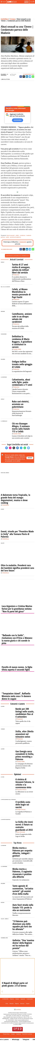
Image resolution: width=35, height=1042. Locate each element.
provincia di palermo (15, 237)
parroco (3, 237)
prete (7, 237)
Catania (17, 999)
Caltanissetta (30, 999)
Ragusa (17, 1003)
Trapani (27, 1003)
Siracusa (22, 1003)
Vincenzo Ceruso (21, 789)
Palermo (12, 999)
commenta (22, 242)
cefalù (17, 235)
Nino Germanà (21, 832)
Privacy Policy (6, 1034)
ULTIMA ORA (5, 999)
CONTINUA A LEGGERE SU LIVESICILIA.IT (17, 255)
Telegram (22, 1039)
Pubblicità (18, 1034)
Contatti (13, 1034)
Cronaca (12, 19)
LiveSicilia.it (5, 19)
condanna (22, 235)
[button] (2, 991)
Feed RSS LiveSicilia (27, 1034)
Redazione (16, 274)
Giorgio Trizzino (21, 809)
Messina (12, 1003)
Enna (7, 1003)
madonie (28, 235)
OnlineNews (5, 505)
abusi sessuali (10, 235)
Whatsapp (11, 1039)
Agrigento (23, 999)
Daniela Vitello (17, 349)
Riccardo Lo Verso (13, 75)
